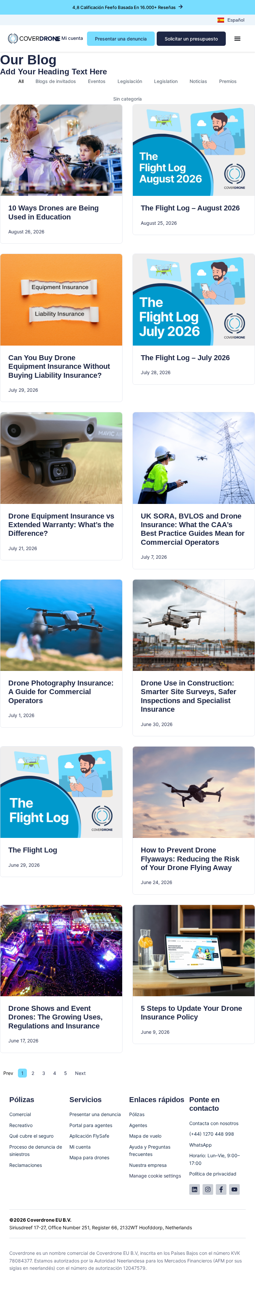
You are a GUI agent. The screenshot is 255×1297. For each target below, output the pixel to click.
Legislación (130, 81)
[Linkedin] (194, 1189)
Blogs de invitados (56, 81)
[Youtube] (234, 1189)
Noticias (198, 81)
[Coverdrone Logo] (34, 38)
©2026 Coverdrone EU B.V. (40, 1220)
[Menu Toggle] (237, 38)
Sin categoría (127, 99)
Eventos (97, 81)
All (21, 81)
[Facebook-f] (221, 1189)
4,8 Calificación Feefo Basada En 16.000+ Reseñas (124, 7)
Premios (228, 81)
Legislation (166, 81)
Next (80, 1073)
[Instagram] (208, 1189)
